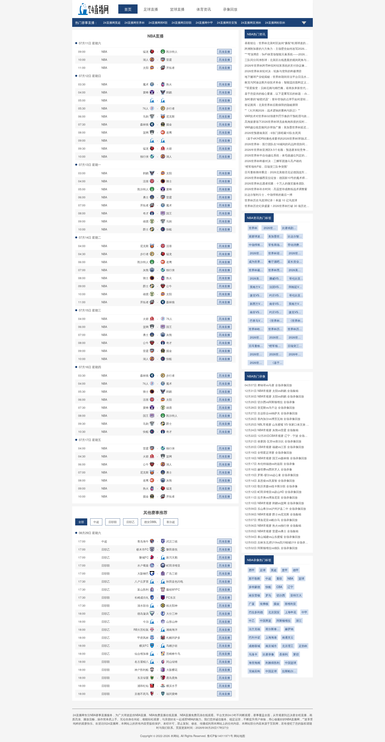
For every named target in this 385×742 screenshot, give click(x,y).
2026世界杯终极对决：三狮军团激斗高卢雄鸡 (273, 161)
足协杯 (303, 646)
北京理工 (287, 646)
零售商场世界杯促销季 (275, 245)
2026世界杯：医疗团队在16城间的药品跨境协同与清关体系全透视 (256, 363)
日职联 (112, 522)
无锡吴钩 (254, 671)
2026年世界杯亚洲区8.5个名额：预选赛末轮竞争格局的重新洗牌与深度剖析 (295, 354)
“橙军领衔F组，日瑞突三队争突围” (266, 166)
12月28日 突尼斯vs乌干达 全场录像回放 (270, 407)
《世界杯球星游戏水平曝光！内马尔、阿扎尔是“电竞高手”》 (275, 320)
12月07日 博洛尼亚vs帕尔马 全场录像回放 (271, 520)
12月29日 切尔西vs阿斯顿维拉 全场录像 (270, 402)
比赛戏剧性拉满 (289, 228)
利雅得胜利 (272, 663)
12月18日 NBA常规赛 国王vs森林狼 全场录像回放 (276, 458)
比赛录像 (268, 654)
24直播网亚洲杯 (251, 22)
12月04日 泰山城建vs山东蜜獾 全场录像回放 (272, 537)
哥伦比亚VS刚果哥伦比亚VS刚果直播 (295, 278)
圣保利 (283, 654)
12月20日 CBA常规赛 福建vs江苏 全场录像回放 (274, 447)
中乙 (251, 620)
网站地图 (239, 736)
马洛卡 (253, 654)
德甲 (296, 570)
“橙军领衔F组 (275, 346)
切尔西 (281, 595)
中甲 (304, 612)
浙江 (299, 620)
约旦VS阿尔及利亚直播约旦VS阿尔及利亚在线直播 (275, 312)
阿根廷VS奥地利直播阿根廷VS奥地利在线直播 (295, 287)
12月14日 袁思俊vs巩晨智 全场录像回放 (270, 480)
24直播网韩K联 (158, 22)
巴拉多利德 (256, 612)
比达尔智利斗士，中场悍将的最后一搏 (268, 195)
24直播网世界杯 (135, 22)
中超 (96, 522)
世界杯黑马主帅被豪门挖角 (275, 270)
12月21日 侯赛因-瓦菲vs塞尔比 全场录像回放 (273, 441)
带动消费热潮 (295, 245)
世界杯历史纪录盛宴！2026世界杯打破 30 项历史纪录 (275, 329)
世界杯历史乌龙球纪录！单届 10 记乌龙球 (271, 200)
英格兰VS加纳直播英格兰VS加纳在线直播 (256, 287)
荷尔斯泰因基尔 (272, 629)
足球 (262, 570)
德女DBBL (150, 522)
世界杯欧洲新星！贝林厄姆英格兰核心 (256, 329)
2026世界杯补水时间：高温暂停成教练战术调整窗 (276, 189)
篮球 (301, 578)
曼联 (279, 578)
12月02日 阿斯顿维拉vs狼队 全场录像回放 (271, 548)
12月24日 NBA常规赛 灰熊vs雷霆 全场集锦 (271, 430)
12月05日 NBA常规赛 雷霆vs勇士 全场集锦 (271, 531)
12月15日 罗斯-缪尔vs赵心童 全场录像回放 (272, 475)
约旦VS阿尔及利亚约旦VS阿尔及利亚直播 (275, 295)
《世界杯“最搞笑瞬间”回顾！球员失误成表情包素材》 (295, 320)
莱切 (296, 654)
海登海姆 (254, 663)
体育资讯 (204, 9)
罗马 (268, 595)
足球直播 (151, 9)
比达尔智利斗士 (295, 236)
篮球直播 (177, 9)
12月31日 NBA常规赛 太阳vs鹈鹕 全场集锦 (271, 391)
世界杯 (253, 228)
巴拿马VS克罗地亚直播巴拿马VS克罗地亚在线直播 (256, 320)
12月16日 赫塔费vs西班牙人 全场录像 (268, 469)
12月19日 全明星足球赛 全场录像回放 (268, 452)
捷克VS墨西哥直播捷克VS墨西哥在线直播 (295, 312)
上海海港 (271, 637)
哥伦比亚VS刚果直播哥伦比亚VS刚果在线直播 (295, 295)
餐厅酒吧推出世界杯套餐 (275, 261)
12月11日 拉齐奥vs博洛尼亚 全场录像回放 (271, 497)
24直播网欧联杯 (275, 22)
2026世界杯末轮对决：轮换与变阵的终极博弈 (273, 71)
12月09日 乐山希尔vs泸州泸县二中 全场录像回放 (275, 509)
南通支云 (287, 637)
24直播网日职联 (182, 22)
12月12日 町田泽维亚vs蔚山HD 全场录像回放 (273, 492)
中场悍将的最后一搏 (256, 245)
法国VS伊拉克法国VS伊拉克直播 (275, 287)
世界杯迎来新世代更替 (275, 253)
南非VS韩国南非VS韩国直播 (275, 304)
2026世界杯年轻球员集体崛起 (256, 253)
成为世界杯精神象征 (256, 261)
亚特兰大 (296, 595)
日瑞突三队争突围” (295, 346)
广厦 (251, 604)
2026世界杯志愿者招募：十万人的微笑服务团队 (274, 183)
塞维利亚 (290, 604)
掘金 (276, 604)
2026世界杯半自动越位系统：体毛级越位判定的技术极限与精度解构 (275, 354)
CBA (279, 587)
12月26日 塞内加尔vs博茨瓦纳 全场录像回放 (272, 419)
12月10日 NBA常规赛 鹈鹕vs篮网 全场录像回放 (274, 503)
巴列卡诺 (254, 637)
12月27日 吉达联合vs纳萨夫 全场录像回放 (271, 413)
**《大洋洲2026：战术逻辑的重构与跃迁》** (272, 110)
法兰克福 (254, 629)
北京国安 (274, 612)
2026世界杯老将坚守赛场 (295, 253)
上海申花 (290, 612)
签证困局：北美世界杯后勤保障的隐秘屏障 (271, 105)
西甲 (251, 570)
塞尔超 (170, 522)
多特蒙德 (254, 587)
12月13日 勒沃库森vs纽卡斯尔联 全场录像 (271, 486)
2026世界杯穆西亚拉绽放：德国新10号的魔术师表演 (295, 337)
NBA (104, 52)
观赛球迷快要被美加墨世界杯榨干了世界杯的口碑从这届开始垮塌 (256, 236)
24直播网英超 (112, 22)
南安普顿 (254, 595)
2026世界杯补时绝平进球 (270, 228)
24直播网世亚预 (227, 22)
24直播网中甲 (204, 22)
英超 (274, 570)
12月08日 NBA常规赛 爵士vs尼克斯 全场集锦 (273, 514)
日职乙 (130, 522)
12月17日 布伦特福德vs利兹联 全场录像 (270, 464)
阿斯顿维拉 (284, 620)
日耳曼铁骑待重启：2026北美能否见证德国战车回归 (256, 346)
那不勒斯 (254, 578)
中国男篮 (265, 620)
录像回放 (230, 9)
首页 (128, 9)
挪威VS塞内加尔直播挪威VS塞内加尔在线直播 (275, 278)
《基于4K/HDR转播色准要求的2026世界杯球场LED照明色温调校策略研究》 (275, 363)
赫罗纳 (289, 629)
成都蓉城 (254, 646)
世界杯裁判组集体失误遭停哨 (256, 270)
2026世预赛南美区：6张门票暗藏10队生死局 (273, 133)
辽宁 (290, 587)
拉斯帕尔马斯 (289, 671)
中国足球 (271, 671)
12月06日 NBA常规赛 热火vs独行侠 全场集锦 (273, 525)
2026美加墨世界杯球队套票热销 (295, 270)
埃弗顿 (264, 604)
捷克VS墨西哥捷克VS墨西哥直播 (256, 295)
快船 (268, 587)
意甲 (285, 570)
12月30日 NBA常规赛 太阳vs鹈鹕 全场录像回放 (274, 396)
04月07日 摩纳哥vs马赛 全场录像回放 (268, 385)
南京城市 (271, 646)
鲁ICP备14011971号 (220, 736)
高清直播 (224, 52)
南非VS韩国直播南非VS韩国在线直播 (256, 312)
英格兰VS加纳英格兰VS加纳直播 (295, 304)
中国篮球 (290, 663)
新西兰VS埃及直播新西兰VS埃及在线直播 (256, 304)
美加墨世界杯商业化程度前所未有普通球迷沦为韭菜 (275, 236)
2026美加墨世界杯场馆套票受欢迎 (256, 278)
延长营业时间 (295, 261)
